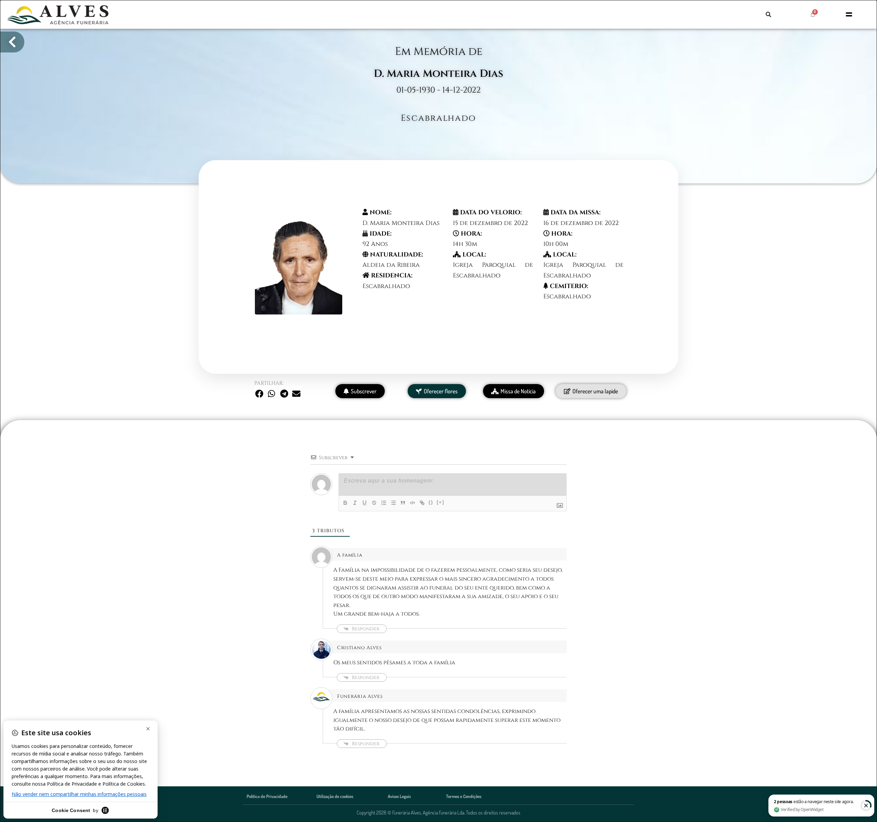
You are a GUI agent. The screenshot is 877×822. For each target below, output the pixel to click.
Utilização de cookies (335, 796)
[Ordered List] (383, 503)
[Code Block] (412, 503)
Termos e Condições (463, 796)
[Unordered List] (393, 503)
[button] (768, 14)
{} (431, 502)
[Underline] (364, 503)
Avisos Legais (399, 796)
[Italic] (355, 503)
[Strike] (374, 503)
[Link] (422, 503)
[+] (440, 502)
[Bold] (345, 503)
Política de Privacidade (267, 796)
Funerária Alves (360, 696)
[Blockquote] (403, 503)
